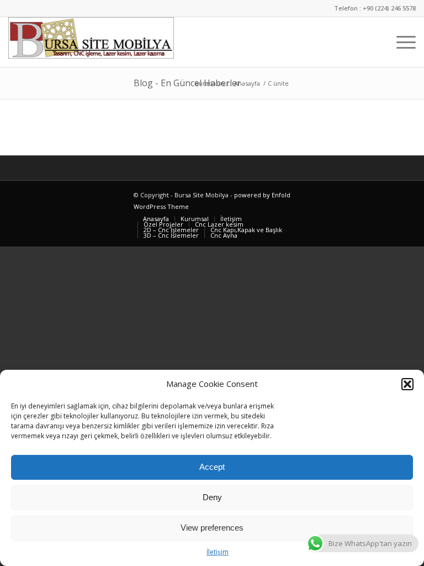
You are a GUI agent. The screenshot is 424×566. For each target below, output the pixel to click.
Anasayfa (247, 83)
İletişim (217, 552)
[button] (407, 384)
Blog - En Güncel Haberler (187, 83)
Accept (212, 466)
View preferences (212, 527)
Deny (212, 497)
